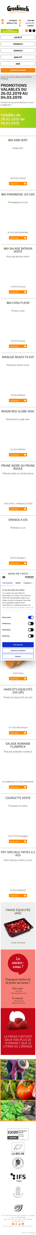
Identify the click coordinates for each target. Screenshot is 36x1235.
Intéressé (14, 183)
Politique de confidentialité (25, 1226)
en (30, 30)
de (34, 30)
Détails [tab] (18, 583)
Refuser (18, 656)
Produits (18, 44)
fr (26, 30)
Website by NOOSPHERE (28, 1232)
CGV (15, 1226)
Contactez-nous (18, 1221)
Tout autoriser (18, 644)
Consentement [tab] (7, 583)
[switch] (31, 623)
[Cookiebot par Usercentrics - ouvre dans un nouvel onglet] (25, 577)
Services (18, 50)
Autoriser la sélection (18, 650)
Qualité (18, 57)
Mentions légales (8, 1226)
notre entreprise (9, 31)
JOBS (18, 64)
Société (18, 37)
